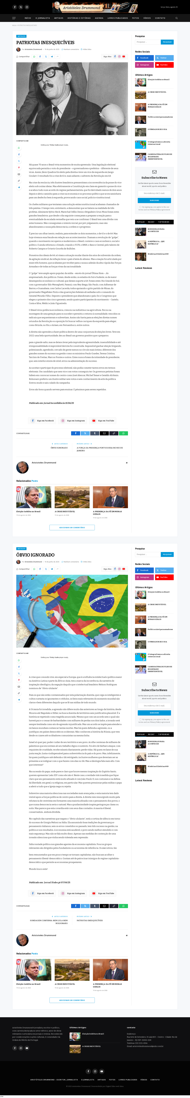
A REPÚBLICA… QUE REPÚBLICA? (156, 242)
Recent (151, 222)
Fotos (135, 18)
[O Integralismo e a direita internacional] (140, 144)
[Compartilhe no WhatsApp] (34, 56)
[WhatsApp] (18, 147)
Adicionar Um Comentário (72, 527)
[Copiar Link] (18, 180)
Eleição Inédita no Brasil (28, 511)
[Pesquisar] (176, 18)
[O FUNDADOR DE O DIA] (140, 132)
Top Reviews (163, 222)
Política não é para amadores (160, 117)
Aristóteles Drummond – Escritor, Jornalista (54, 1080)
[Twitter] (18, 161)
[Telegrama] (18, 187)
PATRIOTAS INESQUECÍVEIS (90, 920)
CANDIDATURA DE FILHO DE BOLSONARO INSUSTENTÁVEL (160, 156)
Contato (160, 18)
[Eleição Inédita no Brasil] (33, 497)
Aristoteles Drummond (33, 49)
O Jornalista (43, 18)
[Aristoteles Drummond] (95, 7)
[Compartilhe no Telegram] (51, 56)
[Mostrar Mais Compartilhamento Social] (57, 56)
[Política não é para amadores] (140, 120)
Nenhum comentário (71, 49)
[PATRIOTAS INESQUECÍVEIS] (72, 98)
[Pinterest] (18, 167)
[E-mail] (18, 174)
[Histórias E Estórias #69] (140, 257)
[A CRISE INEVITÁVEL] (72, 497)
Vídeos (147, 18)
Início (28, 18)
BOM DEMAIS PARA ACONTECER (156, 230)
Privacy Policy (155, 210)
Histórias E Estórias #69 (158, 254)
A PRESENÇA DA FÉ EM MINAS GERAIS (107, 512)
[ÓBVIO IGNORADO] (72, 611)
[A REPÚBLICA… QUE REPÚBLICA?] (140, 244)
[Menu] (14, 18)
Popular (141, 222)
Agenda (99, 18)
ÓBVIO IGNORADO (59, 448)
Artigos (58, 18)
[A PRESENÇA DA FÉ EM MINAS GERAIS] (110, 497)
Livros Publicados (118, 18)
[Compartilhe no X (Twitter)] (45, 56)
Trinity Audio (54, 145)
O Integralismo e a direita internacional (159, 143)
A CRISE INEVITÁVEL (65, 511)
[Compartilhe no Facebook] (40, 56)
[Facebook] (18, 154)
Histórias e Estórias (79, 18)
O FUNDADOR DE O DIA (157, 129)
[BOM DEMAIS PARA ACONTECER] (140, 232)
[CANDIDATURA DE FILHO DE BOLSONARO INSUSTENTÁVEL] (140, 157)
